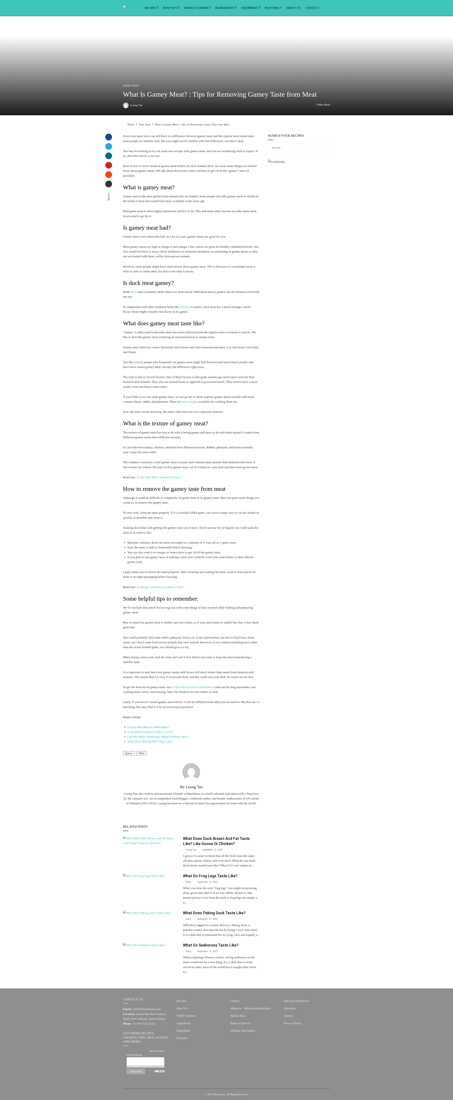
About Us (293, 7)
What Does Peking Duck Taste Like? (150, 741)
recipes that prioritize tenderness (192, 687)
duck (134, 292)
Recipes (150, 7)
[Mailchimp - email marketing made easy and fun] (159, 1071)
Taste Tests (131, 86)
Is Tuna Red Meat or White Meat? (148, 727)
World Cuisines (196, 7)
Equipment (249, 7)
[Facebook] (108, 137)
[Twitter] (108, 146)
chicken (185, 307)
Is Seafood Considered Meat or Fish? (150, 732)
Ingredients (224, 7)
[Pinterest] (108, 165)
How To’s (170, 7)
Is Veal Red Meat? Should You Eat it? (160, 477)
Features (272, 7)
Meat (142, 753)
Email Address (136, 1055)
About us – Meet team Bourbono (250, 1008)
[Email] (108, 184)
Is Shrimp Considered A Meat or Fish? (160, 587)
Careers (288, 1015)
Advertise (290, 1008)
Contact (312, 7)
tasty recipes (190, 401)
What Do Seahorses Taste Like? (211, 945)
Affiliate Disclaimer (242, 1030)
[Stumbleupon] (108, 174)
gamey (129, 753)
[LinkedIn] (108, 155)
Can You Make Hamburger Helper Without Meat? (158, 736)
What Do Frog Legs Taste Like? (210, 876)
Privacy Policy (293, 1023)
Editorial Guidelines (296, 1001)
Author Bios (237, 1015)
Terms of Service (240, 1023)
